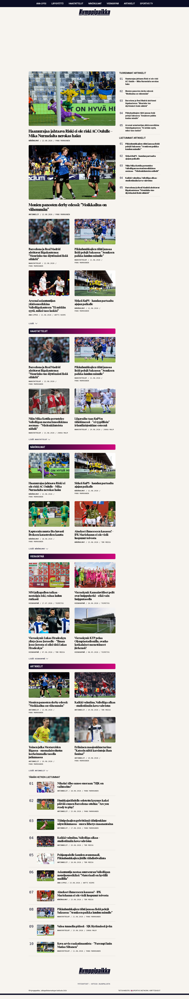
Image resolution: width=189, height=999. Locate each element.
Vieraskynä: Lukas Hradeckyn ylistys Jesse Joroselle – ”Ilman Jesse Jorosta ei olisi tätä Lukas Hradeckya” (48, 643)
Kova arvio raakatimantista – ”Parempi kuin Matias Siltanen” (84, 945)
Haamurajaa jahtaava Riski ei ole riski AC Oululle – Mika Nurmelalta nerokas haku (70, 133)
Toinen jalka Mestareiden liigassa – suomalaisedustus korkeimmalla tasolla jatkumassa (45, 752)
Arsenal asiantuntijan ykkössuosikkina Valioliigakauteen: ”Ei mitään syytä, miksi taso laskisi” (47, 305)
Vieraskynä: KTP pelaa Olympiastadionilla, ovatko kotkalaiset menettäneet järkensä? (91, 643)
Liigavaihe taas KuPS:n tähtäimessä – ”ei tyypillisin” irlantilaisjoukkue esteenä (92, 422)
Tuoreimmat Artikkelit (132, 73)
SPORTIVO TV (146, 3)
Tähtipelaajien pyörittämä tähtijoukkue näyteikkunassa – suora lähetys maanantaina (85, 822)
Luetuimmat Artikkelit (132, 137)
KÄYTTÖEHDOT (155, 991)
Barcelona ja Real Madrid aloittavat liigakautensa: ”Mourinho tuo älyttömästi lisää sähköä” (48, 254)
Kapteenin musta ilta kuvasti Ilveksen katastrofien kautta (46, 533)
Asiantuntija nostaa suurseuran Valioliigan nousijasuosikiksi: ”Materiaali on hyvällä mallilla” (83, 875)
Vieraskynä (113, 3)
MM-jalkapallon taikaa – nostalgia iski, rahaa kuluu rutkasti (45, 596)
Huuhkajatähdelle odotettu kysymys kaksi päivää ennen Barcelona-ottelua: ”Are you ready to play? (83, 804)
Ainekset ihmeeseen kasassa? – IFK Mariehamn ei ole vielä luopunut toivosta (94, 535)
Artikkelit (129, 3)
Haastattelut (76, 3)
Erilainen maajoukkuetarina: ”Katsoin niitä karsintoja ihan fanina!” (93, 750)
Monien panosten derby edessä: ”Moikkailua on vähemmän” (68, 207)
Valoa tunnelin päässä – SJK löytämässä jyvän (84, 926)
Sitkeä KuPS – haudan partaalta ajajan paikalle (94, 302)
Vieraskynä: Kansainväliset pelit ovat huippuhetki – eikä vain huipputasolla (95, 596)
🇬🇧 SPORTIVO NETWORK (139, 991)
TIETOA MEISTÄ (123, 991)
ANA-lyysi (41, 3)
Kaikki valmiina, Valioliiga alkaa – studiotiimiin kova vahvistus (95, 704)
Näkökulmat (95, 3)
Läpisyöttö (57, 3)
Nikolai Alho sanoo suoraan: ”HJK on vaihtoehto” (80, 785)
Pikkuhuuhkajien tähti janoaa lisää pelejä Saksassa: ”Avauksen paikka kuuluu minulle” (94, 252)
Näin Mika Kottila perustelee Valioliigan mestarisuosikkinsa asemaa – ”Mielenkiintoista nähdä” (48, 423)
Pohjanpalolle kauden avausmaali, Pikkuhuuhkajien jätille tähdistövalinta (81, 856)
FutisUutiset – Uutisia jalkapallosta (94, 984)
